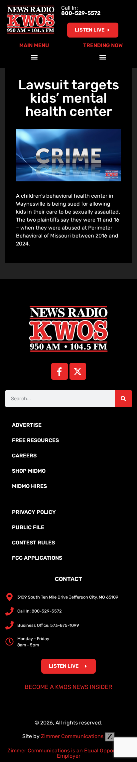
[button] (34, 56)
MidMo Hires (29, 486)
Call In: (80, 10)
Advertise (27, 425)
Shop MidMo (29, 471)
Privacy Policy (34, 512)
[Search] (123, 398)
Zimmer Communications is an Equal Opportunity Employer (68, 753)
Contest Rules (33, 542)
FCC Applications (37, 558)
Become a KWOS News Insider (68, 687)
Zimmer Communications (73, 736)
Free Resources (35, 440)
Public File (28, 527)
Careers (24, 455)
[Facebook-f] (59, 371)
